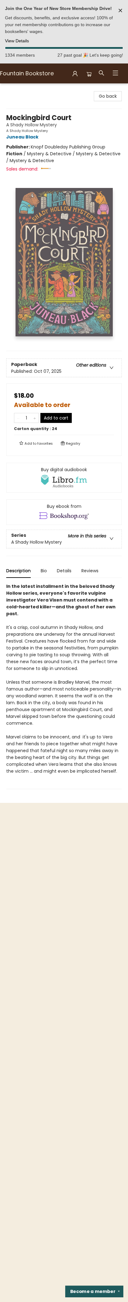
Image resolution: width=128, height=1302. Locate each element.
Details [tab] (64, 571)
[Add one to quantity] (35, 417)
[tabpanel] (64, 686)
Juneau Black (22, 137)
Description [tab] (18, 571)
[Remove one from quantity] (18, 417)
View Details (17, 40)
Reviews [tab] (89, 571)
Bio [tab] (44, 571)
